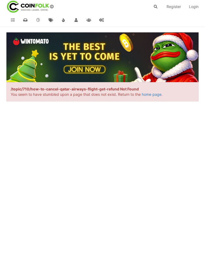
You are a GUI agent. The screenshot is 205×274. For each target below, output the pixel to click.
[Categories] (12, 20)
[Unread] (25, 20)
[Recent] (38, 20)
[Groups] (88, 20)
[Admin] (101, 20)
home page (151, 94)
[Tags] (51, 20)
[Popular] (63, 20)
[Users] (76, 20)
